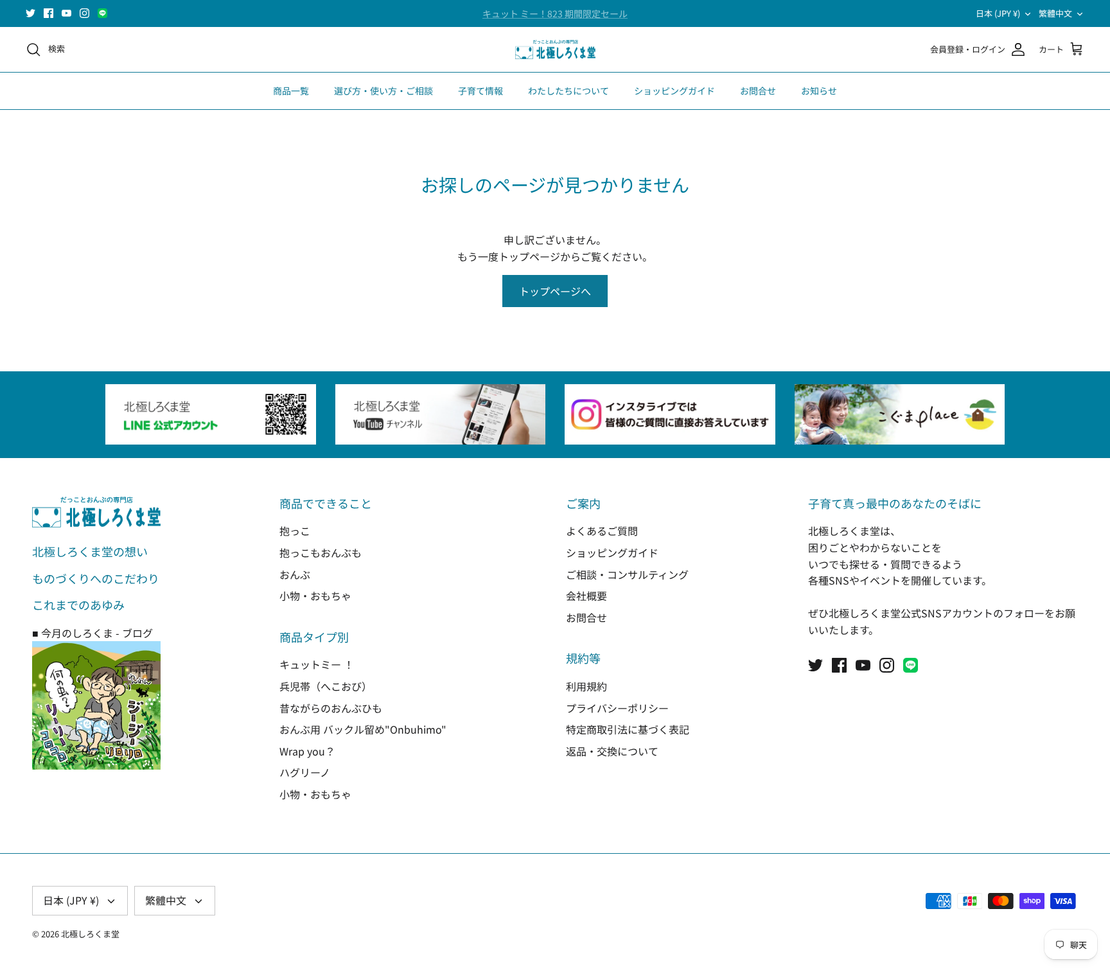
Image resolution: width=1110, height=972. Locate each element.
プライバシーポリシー (617, 708)
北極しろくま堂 (90, 934)
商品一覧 (291, 90)
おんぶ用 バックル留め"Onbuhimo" (362, 729)
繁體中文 (1055, 13)
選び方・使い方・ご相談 (383, 90)
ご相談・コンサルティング (627, 574)
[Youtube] (66, 13)
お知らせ (819, 90)
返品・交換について (612, 751)
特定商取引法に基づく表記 (627, 729)
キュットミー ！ (316, 664)
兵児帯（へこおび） (325, 686)
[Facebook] (48, 13)
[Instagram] (84, 13)
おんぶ (294, 574)
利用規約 (586, 686)
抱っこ (294, 530)
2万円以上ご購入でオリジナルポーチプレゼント (555, 18)
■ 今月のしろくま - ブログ (92, 633)
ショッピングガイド (674, 90)
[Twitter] (30, 13)
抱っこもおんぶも (320, 552)
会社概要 (586, 595)
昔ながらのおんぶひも (330, 708)
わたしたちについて (568, 90)
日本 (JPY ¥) (998, 13)
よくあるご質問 (602, 530)
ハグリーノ (304, 772)
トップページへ (555, 291)
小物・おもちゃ (315, 595)
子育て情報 (480, 90)
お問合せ (758, 90)
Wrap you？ (307, 751)
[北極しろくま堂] (555, 50)
